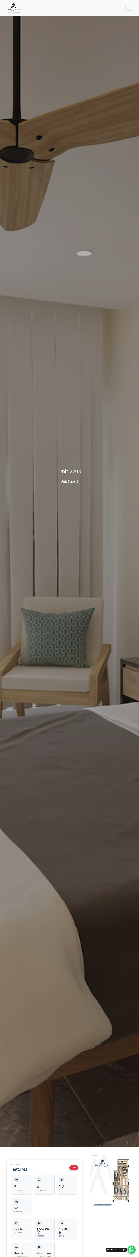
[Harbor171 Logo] (13, 8)
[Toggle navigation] (129, 8)
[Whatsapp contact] (131, 1249)
